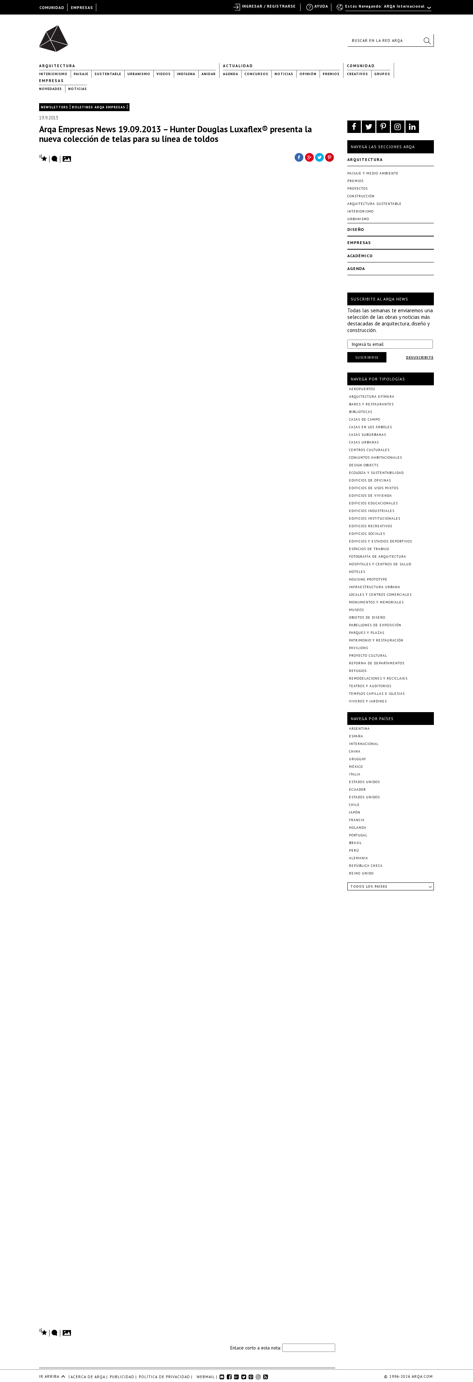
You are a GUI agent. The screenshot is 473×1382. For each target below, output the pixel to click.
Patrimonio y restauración (376, 640)
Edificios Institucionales (374, 518)
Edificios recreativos (370, 526)
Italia (354, 774)
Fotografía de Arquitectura (377, 556)
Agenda (230, 74)
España (356, 736)
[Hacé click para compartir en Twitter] (319, 157)
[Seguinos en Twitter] (368, 126)
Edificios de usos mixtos (374, 488)
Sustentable (108, 74)
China (354, 751)
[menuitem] (384, 9)
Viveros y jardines (368, 701)
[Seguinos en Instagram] (397, 126)
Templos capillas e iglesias (377, 693)
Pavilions (358, 648)
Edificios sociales (367, 533)
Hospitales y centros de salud (380, 564)
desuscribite (420, 357)
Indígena (186, 74)
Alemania (358, 858)
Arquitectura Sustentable (374, 203)
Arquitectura (57, 65)
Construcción (361, 196)
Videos (164, 74)
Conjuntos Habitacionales (375, 457)
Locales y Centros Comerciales (380, 594)
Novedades (50, 89)
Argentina (359, 728)
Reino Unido (361, 873)
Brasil (355, 843)
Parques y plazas (366, 632)
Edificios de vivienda (370, 495)
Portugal (358, 835)
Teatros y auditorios (370, 686)
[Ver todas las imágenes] (68, 157)
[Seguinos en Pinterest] (383, 126)
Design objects (363, 465)
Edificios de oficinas (370, 480)
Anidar (209, 74)
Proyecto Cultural (368, 655)
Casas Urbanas (364, 442)
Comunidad (361, 65)
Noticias (284, 74)
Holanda (357, 827)
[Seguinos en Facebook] (354, 126)
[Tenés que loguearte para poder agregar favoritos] (43, 158)
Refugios (358, 670)
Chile (354, 804)
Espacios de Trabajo (369, 549)
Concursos (256, 74)
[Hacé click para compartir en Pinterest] (330, 157)
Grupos (382, 74)
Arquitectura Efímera (371, 396)
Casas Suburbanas (367, 434)
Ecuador (357, 789)
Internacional (363, 744)
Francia (357, 820)
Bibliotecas (360, 412)
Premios (331, 74)
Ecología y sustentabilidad (376, 472)
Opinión (308, 74)
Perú (354, 850)
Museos (356, 610)
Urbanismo (138, 74)
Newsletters (54, 107)
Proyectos (357, 188)
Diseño (355, 229)
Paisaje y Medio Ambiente (373, 173)
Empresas (51, 80)
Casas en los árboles (370, 427)
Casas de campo (364, 419)
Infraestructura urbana (374, 587)
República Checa (366, 865)
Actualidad (238, 65)
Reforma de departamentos (376, 663)
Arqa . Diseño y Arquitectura (55, 35)
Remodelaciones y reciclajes (378, 678)
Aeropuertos (362, 389)
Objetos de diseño (367, 617)
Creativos (357, 74)
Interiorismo (53, 74)
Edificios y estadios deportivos (380, 541)
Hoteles (357, 571)
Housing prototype (368, 579)
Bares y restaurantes (371, 404)
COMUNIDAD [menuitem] (51, 7)
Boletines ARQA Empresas (98, 107)
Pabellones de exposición (375, 625)
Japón (354, 812)
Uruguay (357, 759)
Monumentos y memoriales (376, 602)
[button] (427, 40)
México (356, 766)
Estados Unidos (364, 782)
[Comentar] (54, 159)
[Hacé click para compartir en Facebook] (299, 157)
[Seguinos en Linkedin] (412, 126)
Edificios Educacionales (373, 503)
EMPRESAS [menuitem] (82, 7)
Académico (360, 255)
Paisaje (81, 74)
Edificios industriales (371, 511)
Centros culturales (369, 450)
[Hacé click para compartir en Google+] (309, 157)
